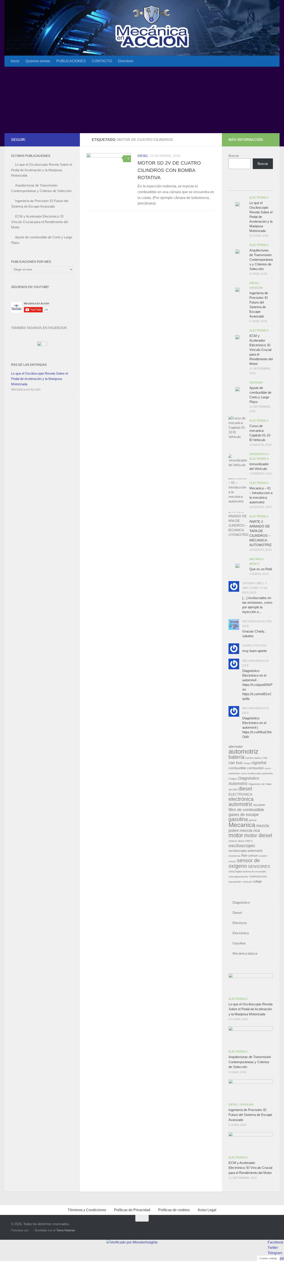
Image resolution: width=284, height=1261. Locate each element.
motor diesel (258, 835)
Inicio (15, 61)
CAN (264, 758)
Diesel (143, 156)
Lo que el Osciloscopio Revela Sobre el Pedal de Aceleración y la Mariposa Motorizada (41, 170)
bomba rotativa (253, 758)
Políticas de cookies (174, 1210)
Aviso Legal (207, 1210)
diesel (245, 789)
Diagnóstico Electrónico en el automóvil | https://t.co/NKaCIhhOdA (257, 727)
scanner (262, 855)
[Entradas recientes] (234, 186)
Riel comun (249, 855)
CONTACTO (102, 61)
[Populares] (245, 186)
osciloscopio (242, 845)
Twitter (273, 1247)
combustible (237, 768)
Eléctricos (240, 923)
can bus (236, 762)
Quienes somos (38, 61)
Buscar (234, 156)
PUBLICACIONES (71, 61)
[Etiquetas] (267, 186)
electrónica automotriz (241, 801)
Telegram (275, 1253)
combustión (255, 768)
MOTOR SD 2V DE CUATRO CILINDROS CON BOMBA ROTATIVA (169, 170)
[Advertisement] (142, 100)
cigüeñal (258, 762)
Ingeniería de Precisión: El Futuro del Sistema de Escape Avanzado (250, 1115)
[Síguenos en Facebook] (56, 139)
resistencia (234, 855)
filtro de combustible (246, 809)
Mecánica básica (245, 953)
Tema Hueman (65, 1230)
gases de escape (244, 814)
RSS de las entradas (29, 364)
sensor (232, 861)
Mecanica (242, 824)
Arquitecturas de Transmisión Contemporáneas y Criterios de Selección (261, 259)
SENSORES (259, 866)
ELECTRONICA (240, 794)
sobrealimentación (238, 876)
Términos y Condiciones (87, 1210)
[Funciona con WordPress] (30, 1230)
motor (236, 835)
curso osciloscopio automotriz (257, 773)
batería (237, 757)
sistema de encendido (254, 871)
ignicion (253, 820)
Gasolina (256, 287)
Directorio (125, 61)
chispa (246, 763)
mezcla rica (250, 830)
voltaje (257, 881)
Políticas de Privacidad (132, 1210)
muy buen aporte (254, 651)
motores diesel (236, 841)
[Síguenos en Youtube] (63, 139)
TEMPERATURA (258, 876)
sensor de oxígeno (244, 863)
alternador (236, 746)
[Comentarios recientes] (256, 186)
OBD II (248, 841)
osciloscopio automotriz (246, 850)
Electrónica (258, 197)
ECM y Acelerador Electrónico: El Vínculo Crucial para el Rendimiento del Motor (39, 221)
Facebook (275, 1242)
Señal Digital (235, 871)
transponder (235, 881)
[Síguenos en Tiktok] (70, 139)
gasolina (238, 819)
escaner (259, 805)
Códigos (233, 778)
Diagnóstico (258, 454)
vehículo (247, 881)
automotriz (243, 751)
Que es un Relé (260, 569)
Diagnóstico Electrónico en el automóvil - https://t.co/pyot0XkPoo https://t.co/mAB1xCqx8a (257, 685)
